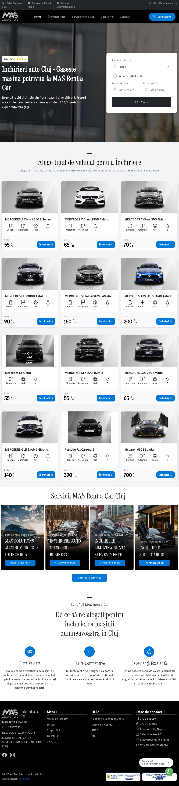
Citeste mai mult (20, 562)
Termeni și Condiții (102, 724)
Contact (125, 17)
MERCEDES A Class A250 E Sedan (28, 219)
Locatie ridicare (121, 60)
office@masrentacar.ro (165, 3)
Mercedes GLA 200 (18, 373)
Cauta (144, 102)
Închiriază (45, 244)
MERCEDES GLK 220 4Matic (84, 373)
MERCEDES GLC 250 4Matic (143, 373)
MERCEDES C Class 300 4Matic (145, 219)
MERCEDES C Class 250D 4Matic (87, 219)
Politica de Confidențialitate (108, 719)
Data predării (151, 83)
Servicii (51, 724)
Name (24, 778)
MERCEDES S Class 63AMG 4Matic (88, 296)
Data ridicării (120, 83)
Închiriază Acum (154, 563)
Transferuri (53, 736)
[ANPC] (123, 777)
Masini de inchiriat (57, 719)
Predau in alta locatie (130, 76)
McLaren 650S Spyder (139, 450)
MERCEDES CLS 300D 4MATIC (25, 296)
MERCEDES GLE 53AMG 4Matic (26, 450)
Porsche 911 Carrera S (79, 450)
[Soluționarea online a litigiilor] (159, 777)
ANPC (95, 730)
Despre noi (107, 17)
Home (37, 17)
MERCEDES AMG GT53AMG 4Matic (148, 296)
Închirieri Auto (57, 17)
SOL (94, 736)
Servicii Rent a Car (83, 17)
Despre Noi (53, 730)
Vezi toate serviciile (89, 577)
